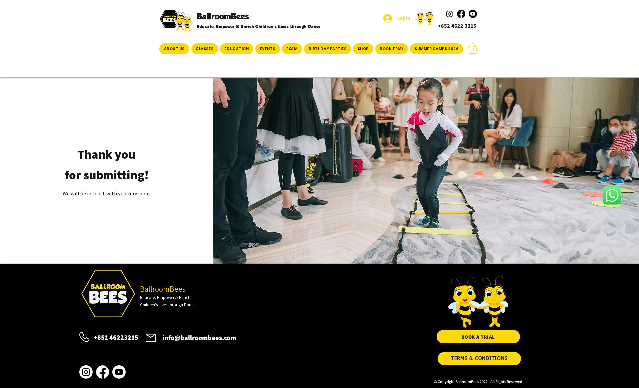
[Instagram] (86, 372)
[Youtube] (119, 372)
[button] (204, 48)
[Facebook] (102, 372)
